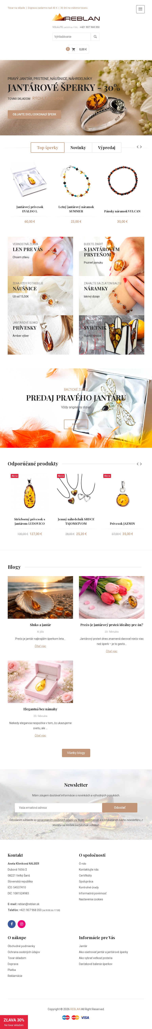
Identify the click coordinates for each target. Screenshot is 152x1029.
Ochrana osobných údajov (24, 952)
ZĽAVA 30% (14, 1022)
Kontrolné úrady (89, 887)
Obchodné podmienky (21, 946)
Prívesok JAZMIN (122, 524)
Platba (12, 969)
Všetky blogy (76, 753)
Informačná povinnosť (92, 893)
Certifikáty (85, 875)
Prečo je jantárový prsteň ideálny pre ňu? (111, 625)
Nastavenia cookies (91, 899)
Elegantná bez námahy (40, 709)
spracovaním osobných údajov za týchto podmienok (68, 820)
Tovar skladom (17, 958)
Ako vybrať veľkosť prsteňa (95, 958)
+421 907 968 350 (90, 27)
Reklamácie (15, 975)
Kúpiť (76, 424)
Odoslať (119, 807)
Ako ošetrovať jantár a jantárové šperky (103, 952)
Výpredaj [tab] (106, 147)
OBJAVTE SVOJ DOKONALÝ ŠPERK (34, 114)
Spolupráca (86, 881)
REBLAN (75, 1009)
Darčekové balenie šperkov (95, 964)
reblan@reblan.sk (28, 904)
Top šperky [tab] (47, 147)
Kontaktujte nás (89, 869)
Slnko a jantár (40, 625)
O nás (82, 863)
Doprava (13, 964)
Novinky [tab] (78, 147)
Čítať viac (40, 646)
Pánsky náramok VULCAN (122, 211)
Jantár (83, 946)
